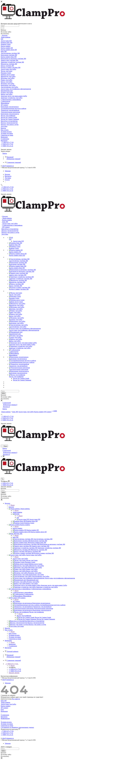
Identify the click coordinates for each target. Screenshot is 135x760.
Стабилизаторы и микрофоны (23, 592)
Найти (3, 393)
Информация (5, 718)
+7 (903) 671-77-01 (7, 142)
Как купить (12, 633)
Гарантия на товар (7, 725)
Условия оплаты (6, 722)
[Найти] (2, 28)
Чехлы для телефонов (24, 615)
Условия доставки (7, 724)
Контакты (4, 717)
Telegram (8, 171)
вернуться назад (6, 699)
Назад (13, 505)
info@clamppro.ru (8, 166)
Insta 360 (15, 537)
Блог (2, 709)
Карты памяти (17, 528)
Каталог (11, 507)
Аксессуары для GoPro (20, 558)
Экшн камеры (5, 702)
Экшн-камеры (17, 512)
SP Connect (16, 601)
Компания (12, 644)
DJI (18, 517)
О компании (5, 715)
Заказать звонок (14, 673)
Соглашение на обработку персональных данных (17, 727)
